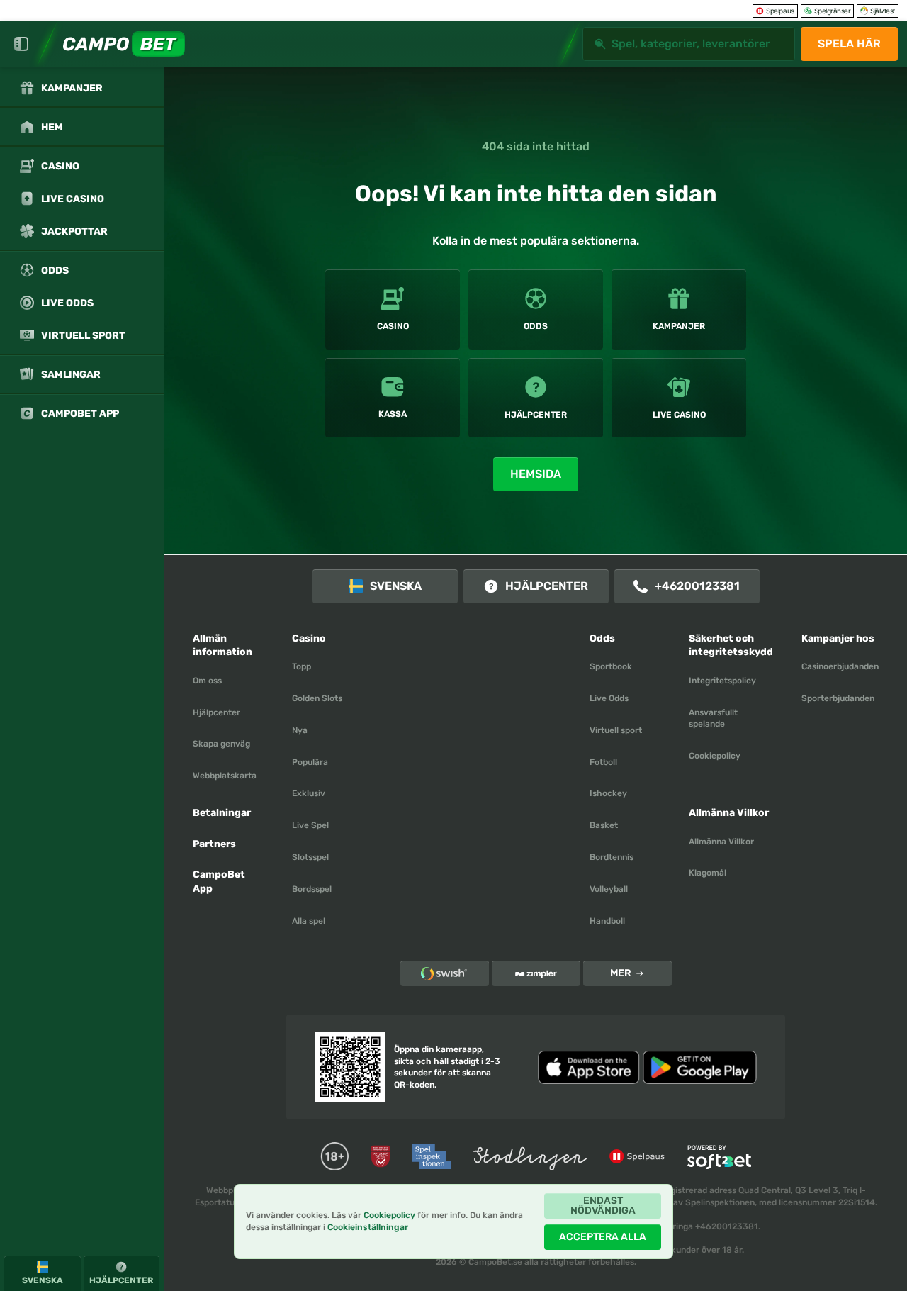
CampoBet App (219, 881)
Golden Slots (317, 698)
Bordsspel (312, 889)
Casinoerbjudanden (840, 666)
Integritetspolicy (722, 681)
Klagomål (707, 873)
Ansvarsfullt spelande (713, 719)
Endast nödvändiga (603, 1206)
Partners (214, 844)
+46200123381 (697, 586)
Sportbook (611, 666)
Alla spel (308, 921)
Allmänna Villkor (721, 841)
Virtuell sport (616, 730)
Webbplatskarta (225, 776)
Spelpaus (780, 10)
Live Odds (609, 698)
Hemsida (535, 474)
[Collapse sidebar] (21, 44)
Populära (310, 762)
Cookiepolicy (714, 756)
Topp (301, 666)
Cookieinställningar (367, 1227)
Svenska (396, 586)
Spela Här (849, 43)
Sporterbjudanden (837, 698)
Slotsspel (310, 857)
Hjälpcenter (546, 586)
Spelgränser (832, 10)
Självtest (882, 10)
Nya (300, 730)
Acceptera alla (602, 1237)
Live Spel (310, 825)
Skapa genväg (221, 744)
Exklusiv (308, 793)
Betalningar (222, 813)
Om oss (207, 681)
